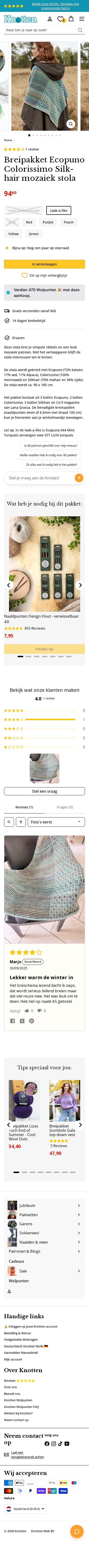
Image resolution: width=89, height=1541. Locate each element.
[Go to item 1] (44, 768)
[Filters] (21, 822)
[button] (14, 149)
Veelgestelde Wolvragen (21, 1339)
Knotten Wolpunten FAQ (21, 1407)
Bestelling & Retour (17, 1333)
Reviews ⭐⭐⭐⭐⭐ (19, 1380)
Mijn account (13, 1359)
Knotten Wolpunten (18, 1400)
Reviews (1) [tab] (24, 807)
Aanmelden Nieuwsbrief (21, 1352)
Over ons (10, 1387)
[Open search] (9, 822)
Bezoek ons (12, 1393)
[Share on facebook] (12, 1021)
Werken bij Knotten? (18, 1413)
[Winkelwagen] (71, 19)
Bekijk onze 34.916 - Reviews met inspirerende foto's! (55, 6)
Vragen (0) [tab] (65, 807)
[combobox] (44, 30)
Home (8, 140)
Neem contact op (16, 1420)
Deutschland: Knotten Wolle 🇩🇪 (26, 1346)
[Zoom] (70, 123)
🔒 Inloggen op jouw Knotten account (30, 1326)
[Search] (80, 30)
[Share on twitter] (22, 1021)
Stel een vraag (44, 791)
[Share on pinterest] (31, 1022)
